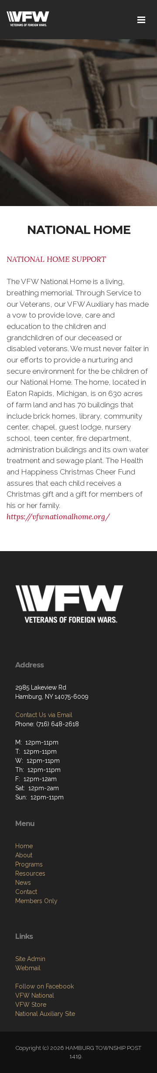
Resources (30, 873)
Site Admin (30, 958)
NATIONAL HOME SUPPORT (56, 259)
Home (24, 846)
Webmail (28, 968)
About (23, 855)
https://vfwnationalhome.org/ (58, 516)
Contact (26, 891)
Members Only (36, 900)
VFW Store (30, 1004)
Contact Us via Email (43, 714)
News (23, 882)
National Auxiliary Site (45, 1013)
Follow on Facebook (44, 986)
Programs (29, 864)
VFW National (34, 995)
